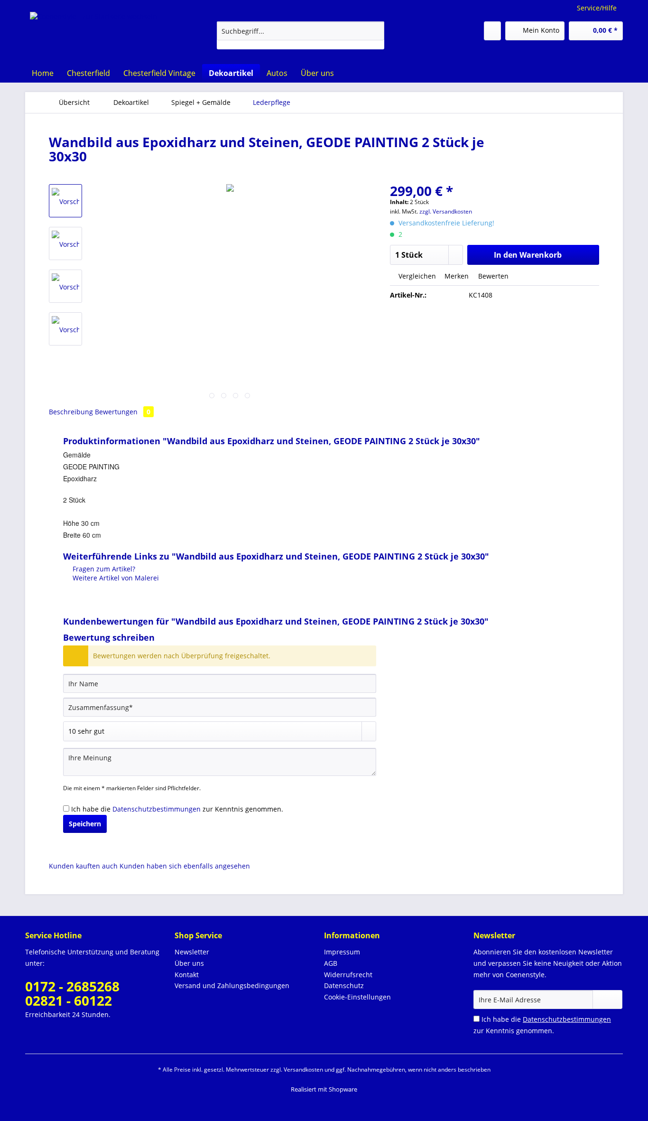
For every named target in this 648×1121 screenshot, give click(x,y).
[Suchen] (375, 30)
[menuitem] (300, 35)
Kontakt (187, 974)
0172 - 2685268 (72, 986)
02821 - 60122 (68, 1000)
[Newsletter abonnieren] (607, 999)
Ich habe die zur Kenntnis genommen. (177, 808)
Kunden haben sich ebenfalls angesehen (185, 865)
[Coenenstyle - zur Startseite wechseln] (93, 31)
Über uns (189, 963)
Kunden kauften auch (83, 865)
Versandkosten (303, 1069)
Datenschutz (344, 985)
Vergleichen (416, 275)
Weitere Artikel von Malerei (115, 577)
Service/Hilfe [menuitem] (597, 7)
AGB (330, 963)
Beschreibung (71, 411)
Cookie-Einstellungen (357, 996)
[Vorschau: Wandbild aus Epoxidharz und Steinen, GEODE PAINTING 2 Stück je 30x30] (65, 200)
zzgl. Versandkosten (445, 211)
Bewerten (492, 275)
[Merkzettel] (492, 30)
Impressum (342, 951)
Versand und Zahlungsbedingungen (232, 985)
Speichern (85, 823)
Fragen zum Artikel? (103, 568)
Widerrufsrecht (348, 974)
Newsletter (192, 951)
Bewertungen (122, 411)
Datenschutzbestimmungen (156, 808)
